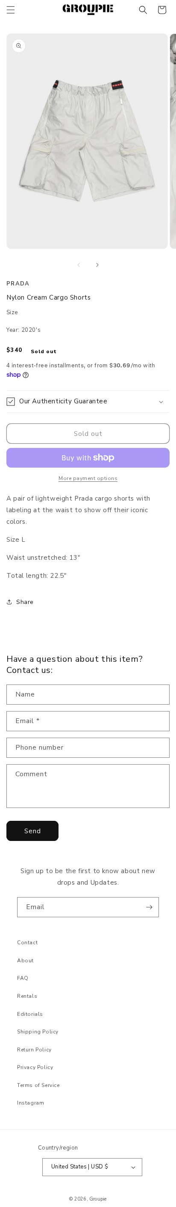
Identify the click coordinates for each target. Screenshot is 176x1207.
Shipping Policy (38, 1031)
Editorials (30, 1014)
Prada (18, 284)
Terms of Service (38, 1085)
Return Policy (34, 1049)
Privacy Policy (35, 1067)
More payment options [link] (88, 478)
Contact (27, 942)
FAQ (23, 978)
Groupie (97, 1199)
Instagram (30, 1102)
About (25, 960)
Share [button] (25, 602)
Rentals (27, 996)
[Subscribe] (149, 907)
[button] (10, 9)
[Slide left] (78, 264)
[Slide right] (97, 264)
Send (32, 831)
